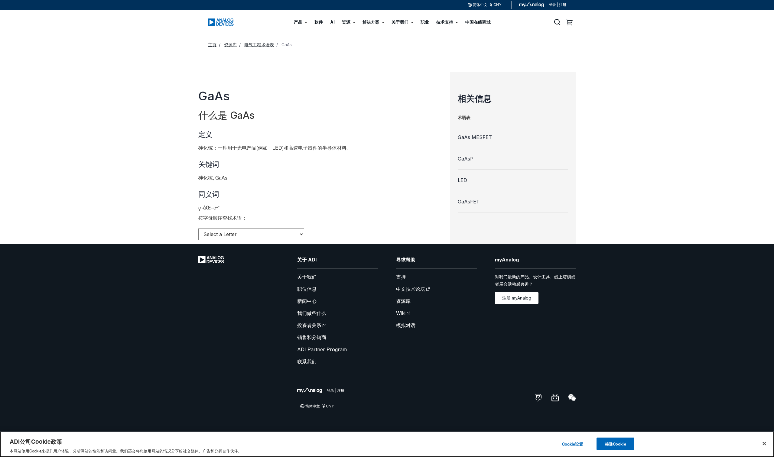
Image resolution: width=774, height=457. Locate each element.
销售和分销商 (311, 337)
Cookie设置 (572, 443)
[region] (387, 444)
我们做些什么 (311, 313)
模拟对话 (405, 325)
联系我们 (307, 361)
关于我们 (307, 277)
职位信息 (307, 289)
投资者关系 (309, 325)
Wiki (400, 313)
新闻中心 (307, 301)
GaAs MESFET (475, 137)
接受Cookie (615, 443)
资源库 (403, 301)
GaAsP (465, 159)
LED (462, 180)
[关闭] (764, 443)
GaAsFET (469, 202)
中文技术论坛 (410, 289)
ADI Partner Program (322, 349)
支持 (401, 277)
